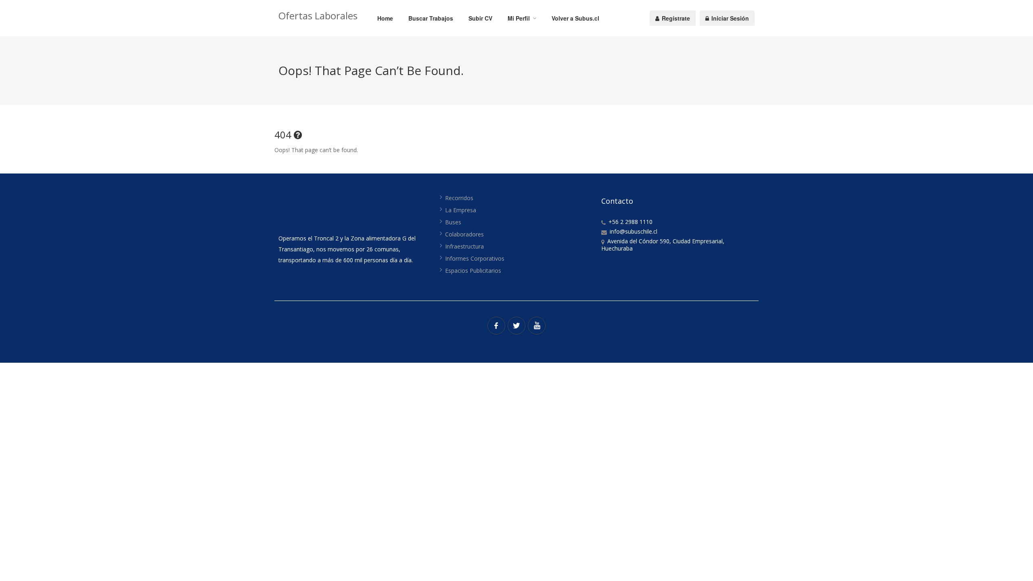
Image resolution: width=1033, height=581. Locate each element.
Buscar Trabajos (430, 18)
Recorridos (459, 198)
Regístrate (675, 18)
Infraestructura (464, 246)
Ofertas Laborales (318, 15)
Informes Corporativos (474, 258)
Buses (453, 222)
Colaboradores (464, 234)
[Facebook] (496, 325)
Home (385, 18)
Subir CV (480, 18)
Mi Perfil (519, 18)
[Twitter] (516, 325)
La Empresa (460, 210)
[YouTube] (537, 325)
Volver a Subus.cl (575, 18)
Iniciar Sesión (729, 18)
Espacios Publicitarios (473, 270)
